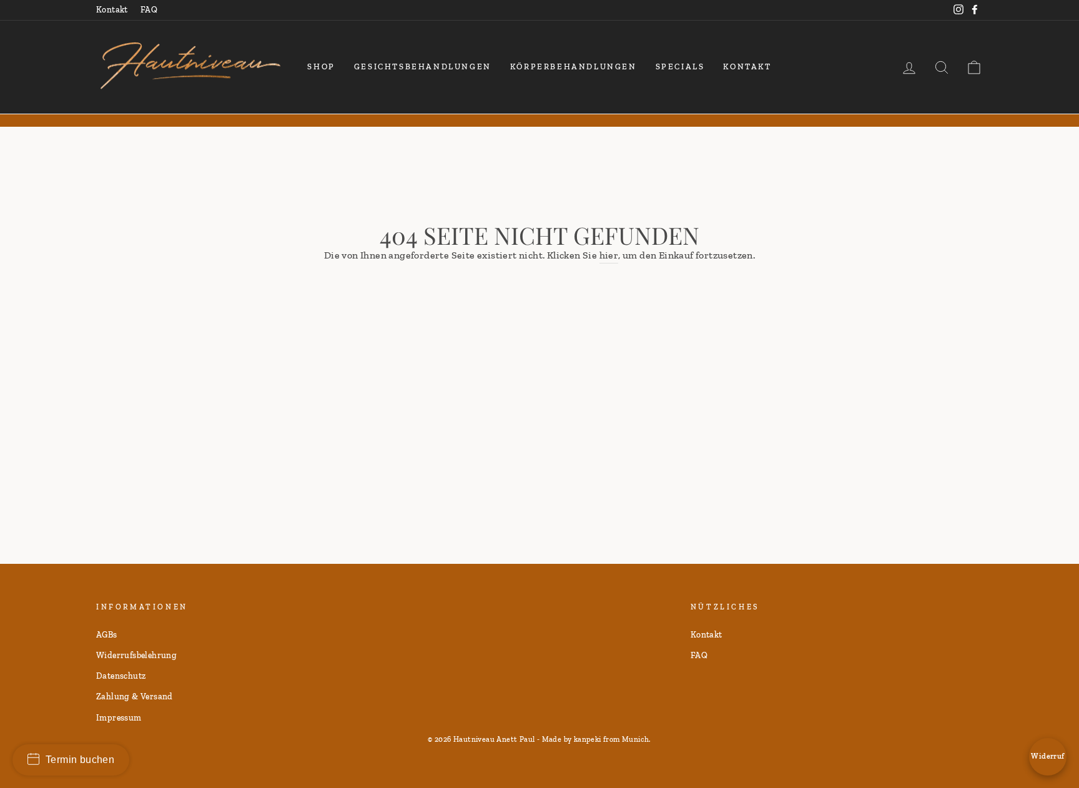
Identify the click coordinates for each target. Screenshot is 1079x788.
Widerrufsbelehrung (136, 655)
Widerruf (1047, 756)
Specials (680, 66)
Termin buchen (80, 759)
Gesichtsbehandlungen (422, 66)
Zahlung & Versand (134, 696)
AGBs (106, 634)
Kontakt (112, 9)
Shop (321, 66)
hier (609, 255)
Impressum (119, 717)
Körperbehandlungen (573, 66)
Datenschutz (120, 676)
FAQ (148, 9)
